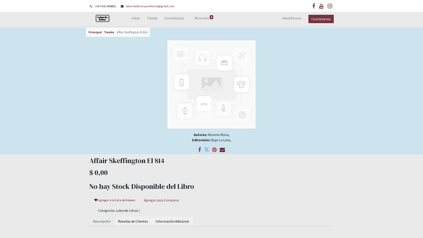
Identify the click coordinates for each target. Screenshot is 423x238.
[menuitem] (136, 19)
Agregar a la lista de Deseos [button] (116, 200)
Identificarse (291, 18)
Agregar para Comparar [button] (161, 200)
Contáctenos (321, 19)
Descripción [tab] (102, 221)
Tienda (109, 32)
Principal (95, 32)
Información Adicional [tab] (172, 221)
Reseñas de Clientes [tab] (133, 221)
